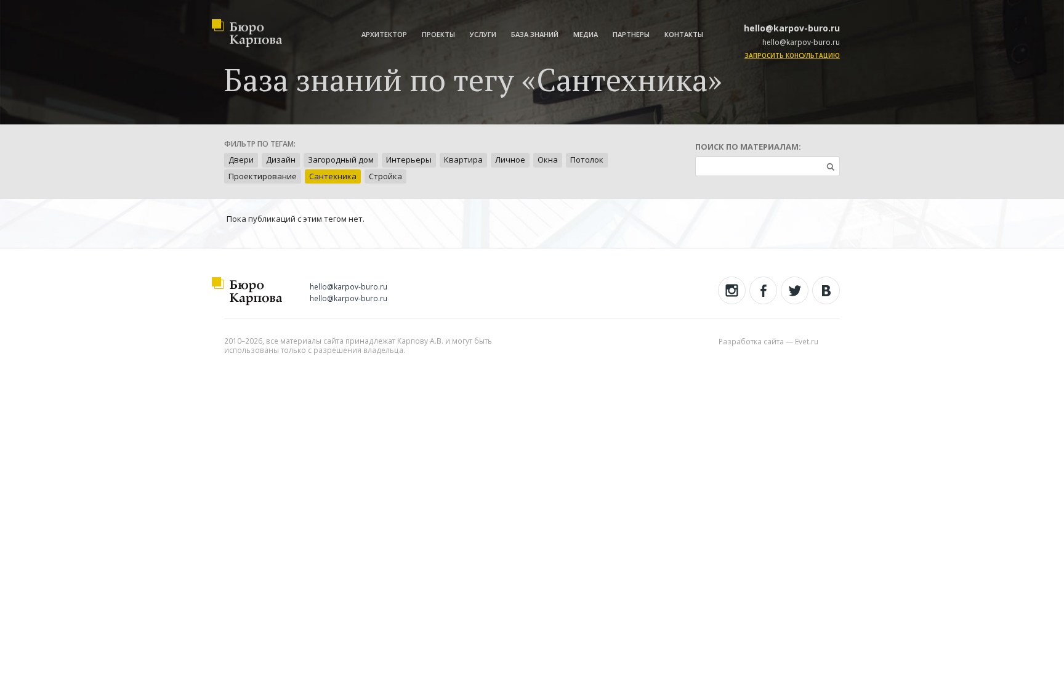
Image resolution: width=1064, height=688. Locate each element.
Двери (241, 159)
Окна (548, 159)
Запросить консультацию (792, 55)
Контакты (683, 34)
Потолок (586, 159)
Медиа (585, 34)
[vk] (826, 290)
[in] (732, 290)
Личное (510, 159)
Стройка (385, 176)
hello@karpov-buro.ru (792, 28)
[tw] (794, 290)
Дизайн (281, 159)
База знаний (534, 34)
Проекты (438, 34)
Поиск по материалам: (748, 146)
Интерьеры (409, 159)
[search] (830, 166)
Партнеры (631, 34)
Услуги (483, 34)
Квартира (463, 159)
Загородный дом (341, 159)
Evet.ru (806, 341)
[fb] (763, 290)
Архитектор (384, 34)
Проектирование (262, 176)
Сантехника (333, 176)
